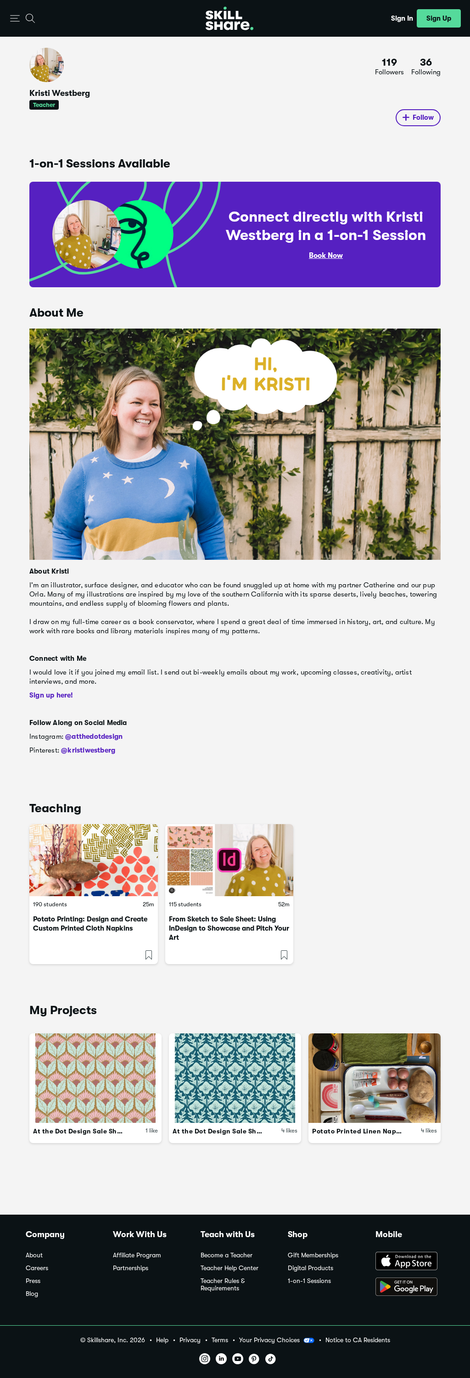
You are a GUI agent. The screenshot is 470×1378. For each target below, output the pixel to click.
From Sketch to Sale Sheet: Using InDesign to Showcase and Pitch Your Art (229, 928)
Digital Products (310, 1268)
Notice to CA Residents (357, 1340)
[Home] (229, 18)
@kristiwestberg (88, 750)
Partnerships (130, 1268)
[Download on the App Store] (409, 1262)
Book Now (326, 255)
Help (162, 1340)
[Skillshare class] (93, 860)
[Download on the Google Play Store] (409, 1288)
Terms (220, 1340)
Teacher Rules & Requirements (223, 1285)
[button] (15, 18)
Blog (32, 1293)
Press (33, 1281)
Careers (37, 1268)
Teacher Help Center (229, 1268)
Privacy (190, 1340)
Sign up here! (51, 695)
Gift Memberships (313, 1255)
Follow (423, 117)
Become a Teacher (226, 1255)
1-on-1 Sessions (309, 1281)
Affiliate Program (137, 1255)
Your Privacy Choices (269, 1340)
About (34, 1255)
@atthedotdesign (94, 736)
